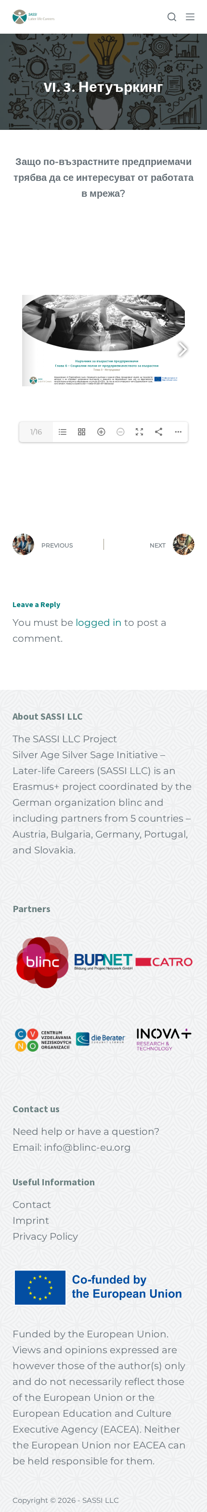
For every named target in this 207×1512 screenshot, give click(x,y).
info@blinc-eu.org (87, 1147)
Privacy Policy (45, 1236)
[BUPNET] (103, 962)
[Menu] (190, 17)
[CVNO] (43, 1039)
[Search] (172, 17)
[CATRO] (164, 962)
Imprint (31, 1220)
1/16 (36, 431)
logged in (99, 622)
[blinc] (43, 962)
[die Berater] (103, 1039)
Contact (32, 1204)
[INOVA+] (164, 1039)
